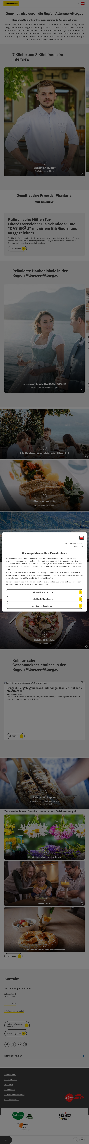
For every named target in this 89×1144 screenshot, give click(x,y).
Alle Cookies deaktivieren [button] (42, 606)
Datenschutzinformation (16, 584)
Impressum (78, 546)
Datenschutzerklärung (74, 543)
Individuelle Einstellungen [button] (42, 599)
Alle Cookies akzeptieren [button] (43, 592)
